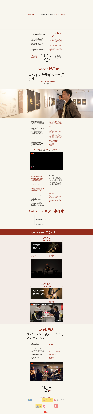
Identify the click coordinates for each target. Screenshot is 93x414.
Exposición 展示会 (42, 14)
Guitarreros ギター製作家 (49, 14)
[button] (1, 103)
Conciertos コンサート (57, 14)
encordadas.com (31, 14)
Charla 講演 (63, 14)
